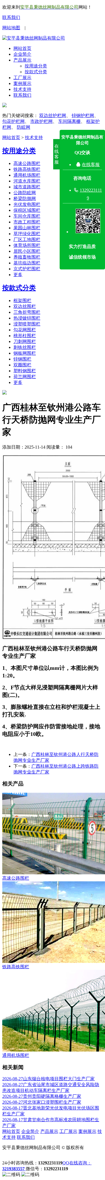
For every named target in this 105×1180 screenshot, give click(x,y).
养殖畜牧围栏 (26, 257)
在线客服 (91, 164)
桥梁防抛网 (24, 198)
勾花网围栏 (24, 329)
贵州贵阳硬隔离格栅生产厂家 (41, 1096)
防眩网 (23, 127)
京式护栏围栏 (26, 268)
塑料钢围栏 (24, 370)
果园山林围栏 (26, 227)
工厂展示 (22, 77)
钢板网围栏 (24, 353)
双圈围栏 (22, 364)
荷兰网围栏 (24, 376)
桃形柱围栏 (24, 335)
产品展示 (22, 60)
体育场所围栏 (26, 245)
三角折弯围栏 (26, 312)
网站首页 (22, 48)
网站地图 (11, 27)
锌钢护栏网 (83, 115)
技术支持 (22, 89)
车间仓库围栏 (26, 216)
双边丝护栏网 (52, 115)
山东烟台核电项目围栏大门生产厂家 (48, 1078)
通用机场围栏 (26, 175)
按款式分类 (36, 71)
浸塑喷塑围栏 (26, 324)
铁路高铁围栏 (26, 169)
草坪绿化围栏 (26, 233)
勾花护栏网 (13, 121)
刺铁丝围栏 (24, 347)
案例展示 (22, 83)
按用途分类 (36, 66)
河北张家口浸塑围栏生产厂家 (41, 1102)
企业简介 (22, 54)
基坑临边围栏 (26, 263)
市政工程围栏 (26, 222)
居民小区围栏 (26, 251)
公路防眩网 (24, 192)
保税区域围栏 (26, 210)
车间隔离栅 (69, 121)
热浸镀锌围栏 (26, 318)
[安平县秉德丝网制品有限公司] (33, 38)
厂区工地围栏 (26, 239)
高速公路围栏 (26, 163)
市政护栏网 (41, 121)
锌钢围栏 (22, 359)
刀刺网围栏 (24, 341)
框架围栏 (22, 300)
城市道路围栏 (26, 186)
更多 (17, 274)
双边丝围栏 (24, 306)
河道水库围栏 (26, 181)
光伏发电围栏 (26, 204)
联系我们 (11, 17)
